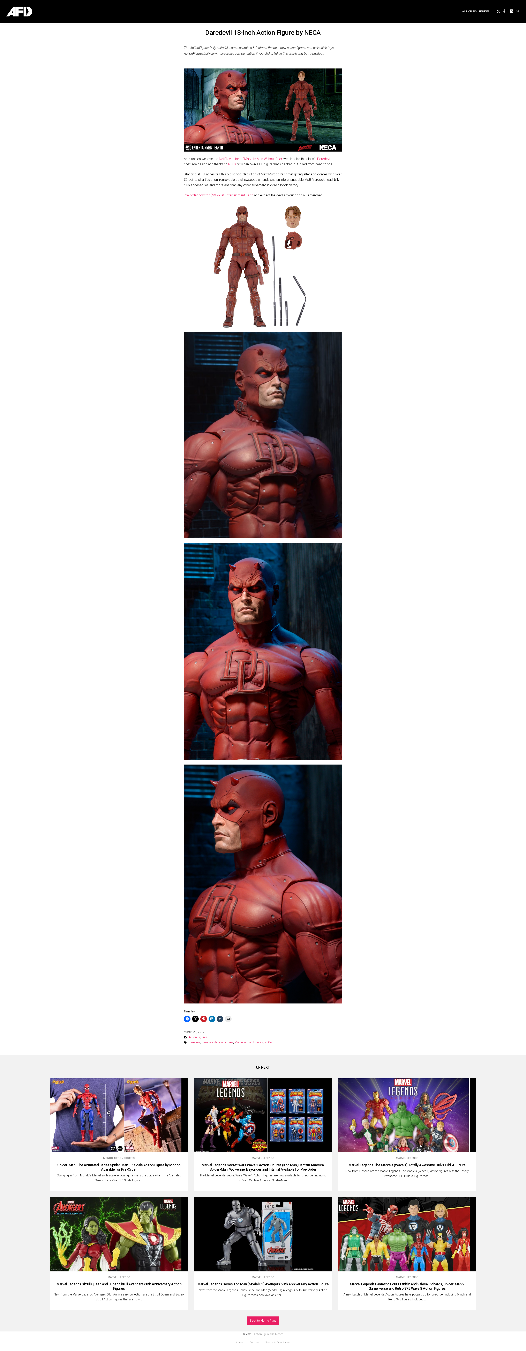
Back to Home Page (263, 1320)
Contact (254, 1342)
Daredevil (323, 159)
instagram (513, 10)
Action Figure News (475, 11)
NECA (232, 164)
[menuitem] (476, 12)
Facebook (506, 10)
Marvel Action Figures (249, 1042)
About (239, 1342)
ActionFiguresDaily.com (268, 1334)
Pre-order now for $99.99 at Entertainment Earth (218, 195)
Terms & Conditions (277, 1342)
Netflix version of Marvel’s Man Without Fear (250, 159)
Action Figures (197, 1037)
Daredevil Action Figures (217, 1042)
